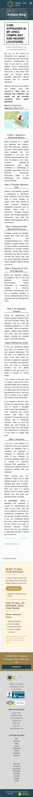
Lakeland (16, 778)
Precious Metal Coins (16, 718)
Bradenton (17, 755)
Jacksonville (16, 766)
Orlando (16, 750)
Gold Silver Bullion (16, 715)
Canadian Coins (16, 720)
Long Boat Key (16, 768)
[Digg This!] (17, 549)
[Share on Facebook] (16, 549)
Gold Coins (16, 726)
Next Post (24, 538)
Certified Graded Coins (16, 728)
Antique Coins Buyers (19, 49)
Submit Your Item (13, 588)
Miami (16, 743)
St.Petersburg (16, 748)
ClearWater (16, 753)
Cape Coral (16, 763)
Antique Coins (16, 713)
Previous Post (9, 538)
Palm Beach (16, 771)
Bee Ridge (16, 773)
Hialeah (16, 780)
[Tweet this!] (15, 549)
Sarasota (16, 776)
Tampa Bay (16, 741)
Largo (16, 738)
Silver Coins (16, 723)
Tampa (17, 746)
